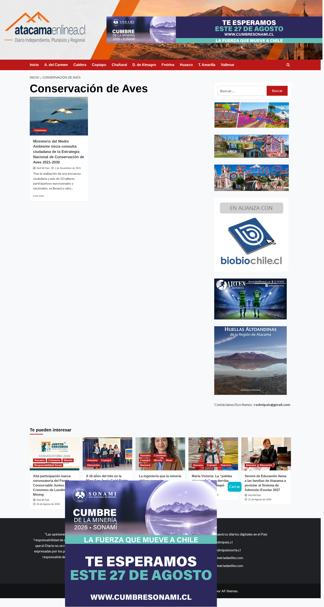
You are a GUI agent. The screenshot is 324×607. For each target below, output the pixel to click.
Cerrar (234, 486)
